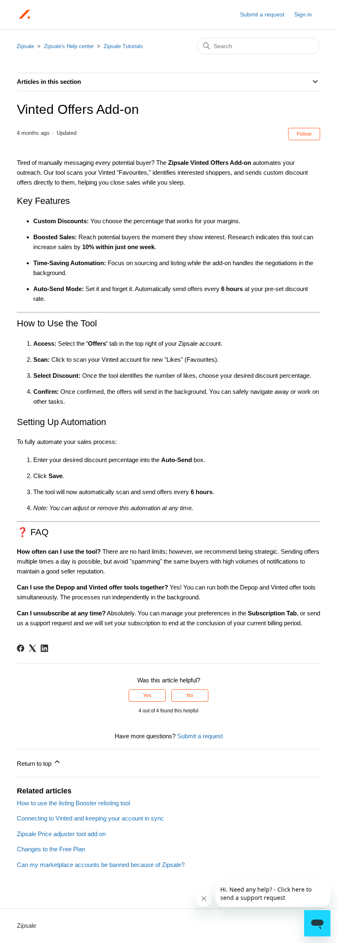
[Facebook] (20, 648)
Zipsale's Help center (69, 46)
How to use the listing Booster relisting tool (73, 803)
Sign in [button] (303, 14)
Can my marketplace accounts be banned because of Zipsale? (101, 864)
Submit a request (262, 14)
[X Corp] (32, 648)
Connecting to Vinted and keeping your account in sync (90, 818)
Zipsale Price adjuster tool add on (61, 833)
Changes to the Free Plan (51, 849)
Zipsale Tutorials (123, 46)
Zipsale (25, 46)
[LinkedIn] (44, 648)
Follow (304, 134)
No (190, 695)
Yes (147, 695)
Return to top (35, 763)
